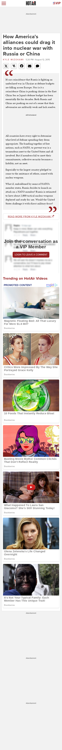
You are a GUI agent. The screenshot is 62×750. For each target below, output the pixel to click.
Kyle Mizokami (14, 59)
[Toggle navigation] (4, 3)
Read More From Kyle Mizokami (30, 216)
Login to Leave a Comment (31, 254)
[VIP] (56, 3)
